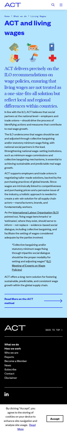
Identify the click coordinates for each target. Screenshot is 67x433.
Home (7, 16)
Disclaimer (10, 378)
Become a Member (15, 361)
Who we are (11, 352)
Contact (9, 373)
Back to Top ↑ (54, 330)
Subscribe (10, 369)
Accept (55, 419)
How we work (12, 348)
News (7, 365)
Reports (9, 357)
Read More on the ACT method (18, 301)
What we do (20, 16)
